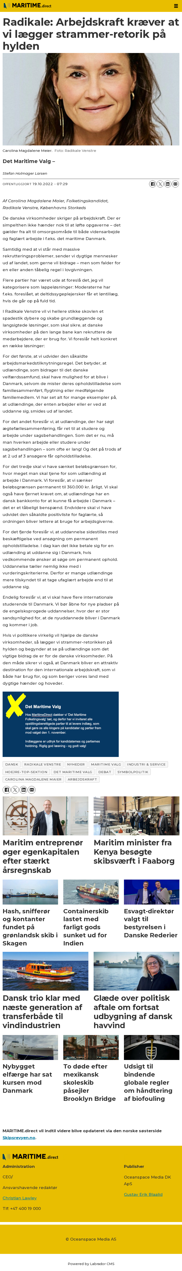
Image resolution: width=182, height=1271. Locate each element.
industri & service (146, 764)
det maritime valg (73, 772)
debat (104, 772)
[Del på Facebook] (152, 184)
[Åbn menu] (176, 6)
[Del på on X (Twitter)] (160, 184)
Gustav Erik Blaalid (143, 1194)
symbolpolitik (133, 772)
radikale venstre (42, 764)
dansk (11, 764)
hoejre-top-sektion (26, 772)
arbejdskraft (82, 779)
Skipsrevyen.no (19, 1137)
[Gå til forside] (85, 6)
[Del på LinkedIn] (167, 184)
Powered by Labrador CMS (91, 1264)
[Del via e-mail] (175, 184)
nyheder (76, 764)
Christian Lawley (20, 1198)
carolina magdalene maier (33, 779)
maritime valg (106, 764)
